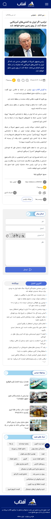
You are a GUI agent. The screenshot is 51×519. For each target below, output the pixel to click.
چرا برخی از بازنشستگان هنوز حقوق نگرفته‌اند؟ (18, 397)
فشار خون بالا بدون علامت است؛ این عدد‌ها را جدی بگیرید (28, 329)
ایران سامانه (20, 516)
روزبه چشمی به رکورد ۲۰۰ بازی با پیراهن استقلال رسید (27, 309)
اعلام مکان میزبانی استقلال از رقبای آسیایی (31, 323)
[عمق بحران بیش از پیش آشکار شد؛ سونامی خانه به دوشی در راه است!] (37, 425)
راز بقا (11, 444)
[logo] (26, 4)
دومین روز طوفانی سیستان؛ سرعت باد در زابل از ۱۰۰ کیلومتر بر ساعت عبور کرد (28, 304)
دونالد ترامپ (27, 199)
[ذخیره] (44, 192)
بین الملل (41, 15)
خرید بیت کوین (39, 444)
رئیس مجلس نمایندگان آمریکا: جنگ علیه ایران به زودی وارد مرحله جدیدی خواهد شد (27, 290)
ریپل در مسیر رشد (39, 474)
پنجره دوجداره (23, 444)
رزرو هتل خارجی (39, 464)
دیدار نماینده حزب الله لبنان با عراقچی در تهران (30, 295)
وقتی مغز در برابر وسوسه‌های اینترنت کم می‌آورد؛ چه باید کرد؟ (26, 360)
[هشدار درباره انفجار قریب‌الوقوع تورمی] (37, 383)
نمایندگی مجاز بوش (38, 449)
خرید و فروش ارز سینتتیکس (35, 479)
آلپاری (25, 459)
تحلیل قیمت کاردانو (20, 474)
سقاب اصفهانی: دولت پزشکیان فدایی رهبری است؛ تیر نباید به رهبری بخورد (26, 318)
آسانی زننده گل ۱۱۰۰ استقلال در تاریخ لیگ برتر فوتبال (28, 313)
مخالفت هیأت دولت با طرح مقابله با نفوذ (32, 299)
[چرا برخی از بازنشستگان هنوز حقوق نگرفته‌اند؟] (37, 397)
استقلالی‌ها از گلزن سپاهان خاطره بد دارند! (31, 351)
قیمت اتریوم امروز (14, 489)
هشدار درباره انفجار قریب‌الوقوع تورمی (17, 383)
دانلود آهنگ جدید (39, 459)
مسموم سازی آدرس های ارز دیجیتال (33, 469)
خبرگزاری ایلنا (38, 174)
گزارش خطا (13, 182)
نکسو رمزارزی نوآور (22, 464)
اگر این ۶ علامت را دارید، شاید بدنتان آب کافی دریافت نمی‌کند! (28, 342)
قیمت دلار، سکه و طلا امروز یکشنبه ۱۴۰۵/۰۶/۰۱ (18, 411)
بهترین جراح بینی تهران (27, 454)
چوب (43, 454)
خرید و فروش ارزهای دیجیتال (35, 489)
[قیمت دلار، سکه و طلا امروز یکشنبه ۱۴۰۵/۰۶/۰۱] (37, 411)
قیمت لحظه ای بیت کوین (36, 484)
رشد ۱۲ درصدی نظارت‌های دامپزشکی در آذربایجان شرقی (27, 347)
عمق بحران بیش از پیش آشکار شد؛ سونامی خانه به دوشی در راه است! (16, 425)
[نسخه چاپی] (39, 192)
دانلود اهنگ (13, 459)
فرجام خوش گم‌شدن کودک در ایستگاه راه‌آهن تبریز (28, 355)
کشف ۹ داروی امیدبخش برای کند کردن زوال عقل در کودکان (28, 335)
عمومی (33, 15)
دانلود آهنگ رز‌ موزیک (18, 449)
